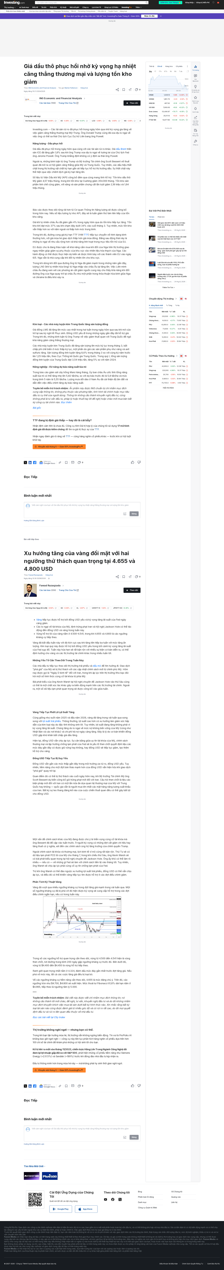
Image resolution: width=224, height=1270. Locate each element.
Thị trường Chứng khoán (86, 11)
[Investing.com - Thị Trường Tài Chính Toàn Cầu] (14, 2)
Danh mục (142, 1202)
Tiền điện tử (102, 11)
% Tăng (169, 305)
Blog (140, 1191)
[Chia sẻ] (117, 89)
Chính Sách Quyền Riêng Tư (192, 1264)
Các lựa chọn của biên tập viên (40, 11)
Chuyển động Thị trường (161, 298)
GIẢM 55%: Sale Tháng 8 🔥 (170, 3)
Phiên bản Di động (146, 1197)
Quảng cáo (176, 1197)
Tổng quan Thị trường (61, 11)
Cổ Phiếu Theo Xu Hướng (161, 356)
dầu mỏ (97, 665)
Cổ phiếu (179, 66)
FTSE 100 (152, 120)
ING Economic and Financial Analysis (60, 98)
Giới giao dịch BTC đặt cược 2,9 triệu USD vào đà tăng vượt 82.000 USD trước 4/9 (171, 225)
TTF (86, 234)
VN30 (151, 95)
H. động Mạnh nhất (156, 305)
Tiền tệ (73, 11)
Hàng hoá (123, 11)
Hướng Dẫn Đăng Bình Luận (34, 521)
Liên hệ (174, 1202)
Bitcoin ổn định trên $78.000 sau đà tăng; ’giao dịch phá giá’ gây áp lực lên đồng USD (172, 251)
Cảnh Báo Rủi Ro (213, 1264)
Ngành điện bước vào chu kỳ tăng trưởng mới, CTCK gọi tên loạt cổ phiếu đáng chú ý (172, 276)
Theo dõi (134, 103)
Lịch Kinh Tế (96, 7)
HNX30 (152, 103)
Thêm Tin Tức (167, 287)
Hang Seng (153, 116)
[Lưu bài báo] (123, 89)
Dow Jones (153, 112)
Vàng (39, 619)
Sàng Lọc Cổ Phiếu (111, 7)
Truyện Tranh (113, 11)
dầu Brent (121, 149)
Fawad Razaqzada (50, 585)
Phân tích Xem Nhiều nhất (15, 11)
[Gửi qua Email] (72, 462)
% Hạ (177, 305)
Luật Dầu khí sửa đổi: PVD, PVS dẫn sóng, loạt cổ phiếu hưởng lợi (171, 264)
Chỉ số (159, 66)
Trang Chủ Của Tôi (67, 103)
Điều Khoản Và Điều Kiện (169, 1264)
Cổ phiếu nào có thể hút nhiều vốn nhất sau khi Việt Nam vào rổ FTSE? (172, 238)
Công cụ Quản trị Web (147, 1207)
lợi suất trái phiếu (52, 721)
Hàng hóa (169, 66)
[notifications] (213, 2)
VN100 (151, 99)
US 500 (152, 107)
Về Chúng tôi (176, 1191)
